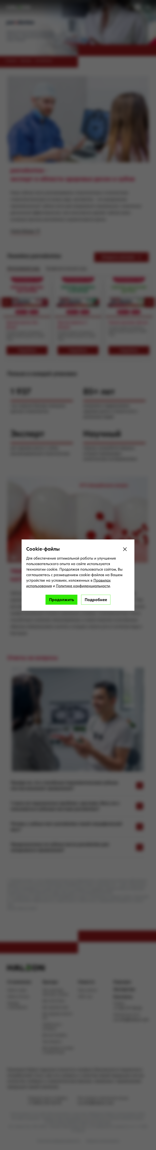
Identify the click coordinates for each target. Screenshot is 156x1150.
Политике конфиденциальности (83, 585)
